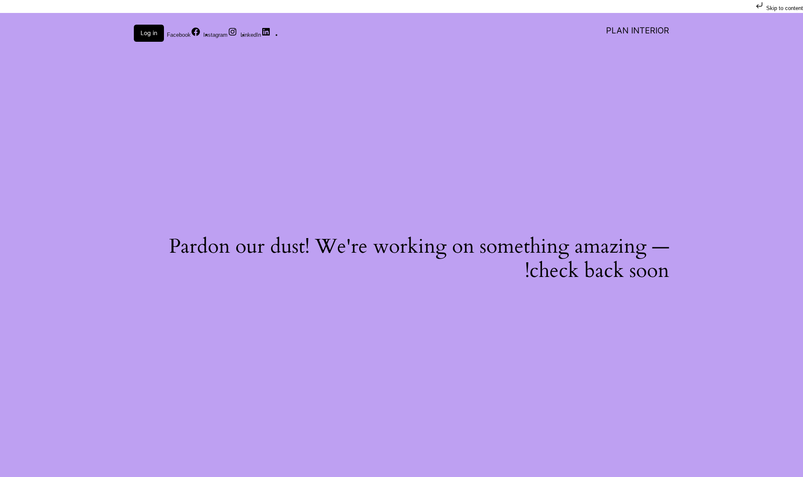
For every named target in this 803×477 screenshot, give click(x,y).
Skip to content (784, 8)
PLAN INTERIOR (637, 30)
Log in (149, 32)
